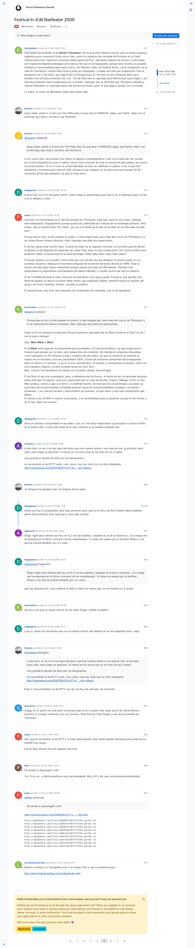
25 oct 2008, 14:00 (53, 108)
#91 (145, 862)
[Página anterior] (70, 941)
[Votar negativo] (139, 99)
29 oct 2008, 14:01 (50, 734)
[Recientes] (4, 3)
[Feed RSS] (66, 26)
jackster (28, 133)
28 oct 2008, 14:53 (57, 559)
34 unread (164, 83)
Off (16, 26)
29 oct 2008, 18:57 (65, 862)
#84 (145, 605)
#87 (145, 706)
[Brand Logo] (20, 7)
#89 (145, 765)
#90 (145, 793)
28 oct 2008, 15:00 (57, 605)
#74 (145, 133)
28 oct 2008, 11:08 (56, 506)
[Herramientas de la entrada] (145, 99)
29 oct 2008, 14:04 (50, 765)
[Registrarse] (191, 9)
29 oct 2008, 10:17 (55, 706)
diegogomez (30, 190)
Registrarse (24, 929)
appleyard (29, 531)
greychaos (29, 706)
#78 (145, 419)
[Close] (143, 899)
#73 (145, 108)
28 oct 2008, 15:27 (57, 626)
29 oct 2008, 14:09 (50, 793)
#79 (145, 444)
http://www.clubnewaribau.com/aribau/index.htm (52, 873)
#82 (145, 531)
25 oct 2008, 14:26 (57, 190)
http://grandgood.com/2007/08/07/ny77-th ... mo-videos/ (57, 467)
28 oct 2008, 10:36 (54, 444)
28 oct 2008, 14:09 (55, 531)
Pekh (26, 765)
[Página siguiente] (124, 941)
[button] (4, 944)
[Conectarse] (191, 3)
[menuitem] (191, 3)
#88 (145, 734)
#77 (145, 307)
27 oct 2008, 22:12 (57, 307)
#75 (145, 190)
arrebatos (29, 444)
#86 (145, 648)
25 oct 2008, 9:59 (56, 48)
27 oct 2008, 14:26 (50, 215)
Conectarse (39, 929)
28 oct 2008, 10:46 (53, 484)
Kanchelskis (30, 48)
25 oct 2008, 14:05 (53, 133)
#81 (145, 506)
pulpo (27, 215)
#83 (145, 559)
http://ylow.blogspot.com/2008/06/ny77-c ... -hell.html (56, 814)
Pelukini (28, 108)
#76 (145, 215)
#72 (145, 48)
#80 (145, 484)
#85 (145, 626)
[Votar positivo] (128, 99)
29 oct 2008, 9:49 (52, 648)
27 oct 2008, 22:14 (57, 419)
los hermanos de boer (34, 862)
